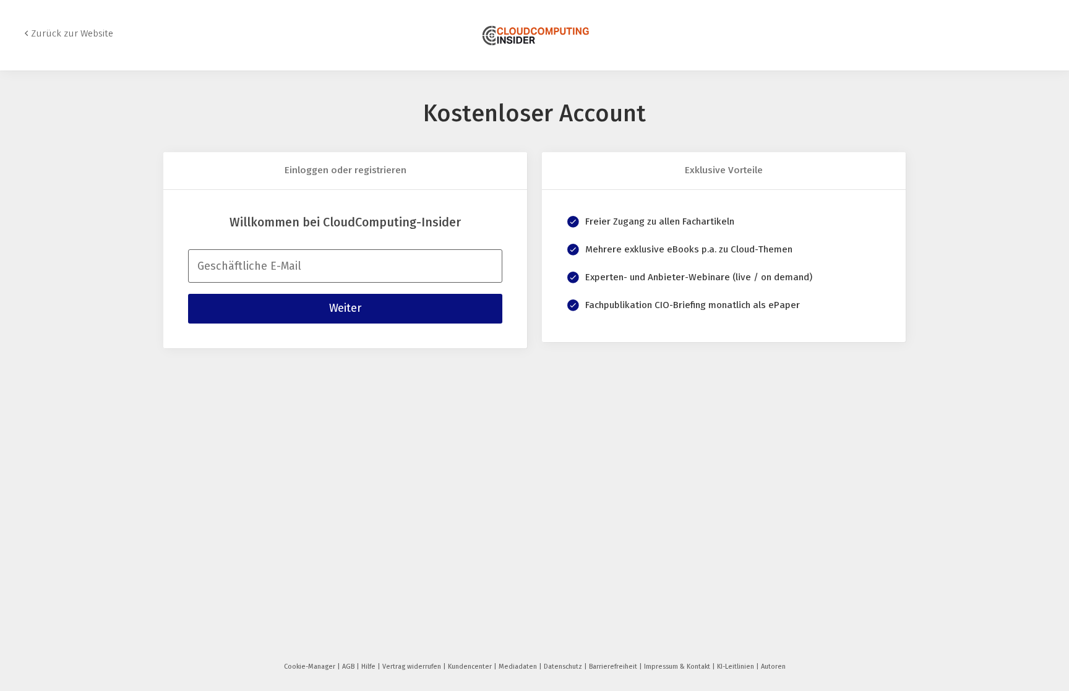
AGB (349, 667)
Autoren (773, 667)
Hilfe (369, 667)
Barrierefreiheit (614, 667)
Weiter (345, 308)
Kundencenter (471, 667)
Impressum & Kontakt (678, 667)
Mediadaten (519, 667)
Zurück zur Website (72, 33)
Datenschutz (564, 667)
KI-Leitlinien (736, 667)
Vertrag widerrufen (412, 667)
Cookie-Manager (310, 667)
